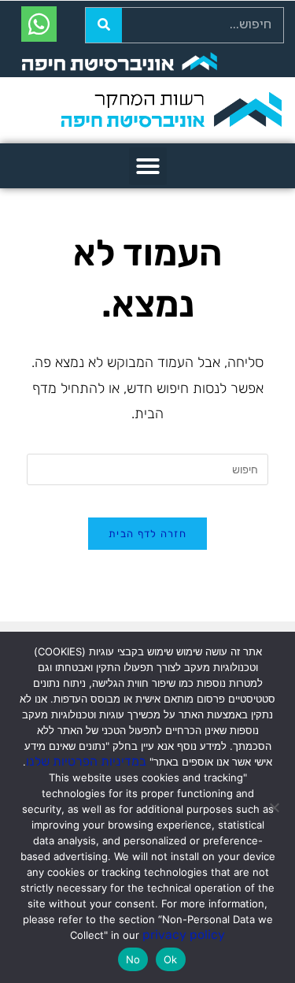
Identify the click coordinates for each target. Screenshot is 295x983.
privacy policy (183, 934)
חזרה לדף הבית (147, 534)
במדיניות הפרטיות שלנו (86, 761)
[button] (148, 166)
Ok (171, 959)
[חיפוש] (104, 25)
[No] (275, 807)
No (133, 959)
